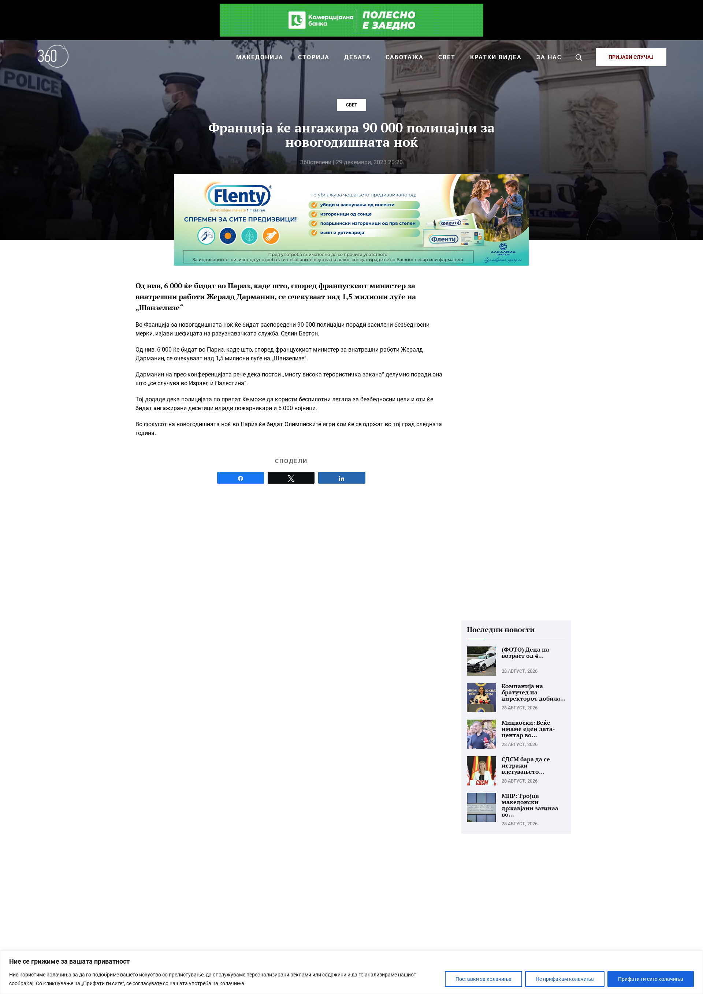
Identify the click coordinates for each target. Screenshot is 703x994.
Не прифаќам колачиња (565, 979)
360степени (315, 162)
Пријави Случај (631, 57)
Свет (351, 105)
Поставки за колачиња (483, 979)
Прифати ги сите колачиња (650, 979)
